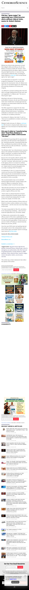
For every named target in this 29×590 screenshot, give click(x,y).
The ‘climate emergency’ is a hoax (13, 529)
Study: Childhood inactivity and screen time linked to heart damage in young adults (16, 457)
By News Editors (14, 530)
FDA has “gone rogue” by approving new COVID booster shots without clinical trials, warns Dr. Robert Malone (16, 451)
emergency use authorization (9, 250)
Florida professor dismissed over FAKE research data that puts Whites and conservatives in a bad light (15, 474)
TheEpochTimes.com (6, 236)
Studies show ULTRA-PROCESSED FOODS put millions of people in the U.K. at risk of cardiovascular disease (16, 510)
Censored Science (10, 248)
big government (14, 246)
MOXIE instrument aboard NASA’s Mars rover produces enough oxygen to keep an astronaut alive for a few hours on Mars (17, 516)
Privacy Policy (13, 579)
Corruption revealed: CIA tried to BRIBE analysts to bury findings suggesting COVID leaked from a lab (16, 494)
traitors (13, 255)
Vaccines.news (13, 231)
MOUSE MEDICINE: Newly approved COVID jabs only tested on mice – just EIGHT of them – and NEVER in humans (17, 430)
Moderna (19, 251)
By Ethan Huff (13, 432)
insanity (14, 251)
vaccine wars (19, 255)
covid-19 (25, 248)
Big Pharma (22, 246)
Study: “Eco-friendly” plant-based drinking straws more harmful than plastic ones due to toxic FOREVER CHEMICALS (16, 463)
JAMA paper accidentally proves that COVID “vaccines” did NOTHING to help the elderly (16, 548)
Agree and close (15, 582)
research (21, 253)
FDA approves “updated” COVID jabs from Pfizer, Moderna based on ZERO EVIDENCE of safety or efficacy (16, 535)
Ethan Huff (10, 23)
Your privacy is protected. (6, 273)
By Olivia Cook (13, 465)
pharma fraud (14, 253)
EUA (18, 250)
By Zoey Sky (13, 458)
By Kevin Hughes (14, 519)
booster (3, 248)
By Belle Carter (14, 545)
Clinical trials (19, 248)
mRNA (24, 251)
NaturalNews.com (6, 239)
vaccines (3, 256)
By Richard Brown (14, 477)
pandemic (4, 253)
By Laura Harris (14, 470)
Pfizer (8, 253)
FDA (21, 250)
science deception (6, 255)
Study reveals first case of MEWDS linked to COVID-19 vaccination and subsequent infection (16, 468)
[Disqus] (14, 343)
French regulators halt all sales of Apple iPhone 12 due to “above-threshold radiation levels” (16, 444)
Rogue (25, 253)
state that (13, 75)
